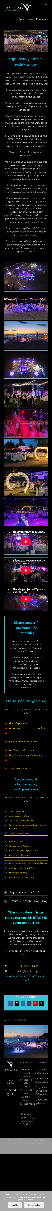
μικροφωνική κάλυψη (19, 816)
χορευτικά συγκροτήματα (23, 742)
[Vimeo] (10, 1090)
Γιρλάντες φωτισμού (19, 833)
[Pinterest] (13, 1094)
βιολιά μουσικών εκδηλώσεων (25, 755)
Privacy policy (34, 1205)
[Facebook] (6, 1090)
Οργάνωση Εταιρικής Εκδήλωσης (41, 1091)
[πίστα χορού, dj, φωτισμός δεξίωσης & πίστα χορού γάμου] (26, 423)
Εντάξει (15, 1205)
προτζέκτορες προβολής (21, 868)
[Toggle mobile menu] (46, 5)
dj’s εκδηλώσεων (18, 723)
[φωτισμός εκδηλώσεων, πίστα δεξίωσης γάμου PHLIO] (26, 276)
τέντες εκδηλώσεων (19, 855)
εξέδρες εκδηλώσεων (20, 846)
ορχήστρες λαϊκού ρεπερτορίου (27, 728)
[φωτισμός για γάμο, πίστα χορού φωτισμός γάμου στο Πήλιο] (26, 335)
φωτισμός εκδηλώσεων (21, 821)
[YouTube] (15, 1090)
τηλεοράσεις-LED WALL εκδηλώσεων (28, 863)
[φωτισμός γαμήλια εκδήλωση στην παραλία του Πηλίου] (26, 305)
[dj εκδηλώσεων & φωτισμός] (26, 512)
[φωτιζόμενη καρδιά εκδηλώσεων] (26, 482)
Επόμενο (41, 19)
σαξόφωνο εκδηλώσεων (22, 750)
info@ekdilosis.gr (29, 1104)
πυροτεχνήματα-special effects (25, 851)
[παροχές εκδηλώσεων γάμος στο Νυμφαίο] (26, 394)
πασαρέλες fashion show (21, 877)
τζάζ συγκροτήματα (20, 768)
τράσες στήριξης (18, 873)
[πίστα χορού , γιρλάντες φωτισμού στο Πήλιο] (26, 364)
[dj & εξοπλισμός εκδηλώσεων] (26, 453)
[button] (26, 893)
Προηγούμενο (26, 19)
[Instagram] (8, 1094)
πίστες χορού (16, 841)
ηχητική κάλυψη (17, 811)
